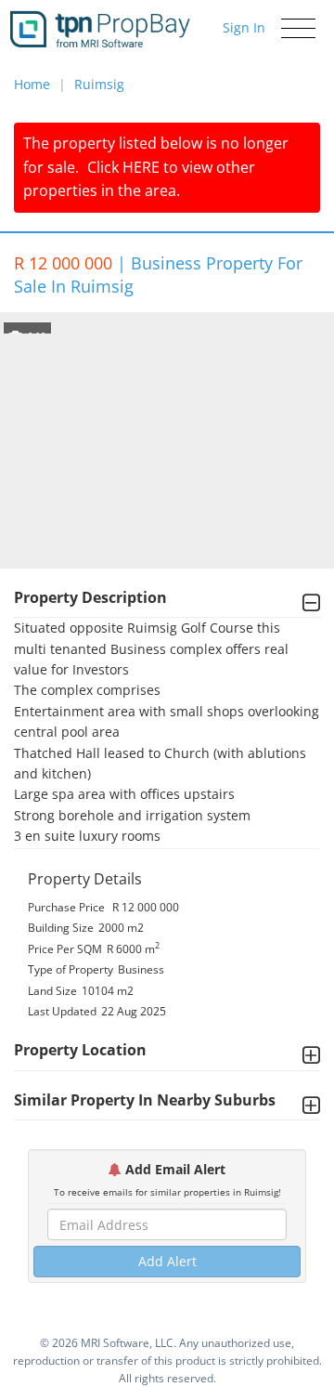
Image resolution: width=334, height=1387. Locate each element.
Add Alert (167, 1261)
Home (32, 84)
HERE (141, 167)
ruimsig (99, 84)
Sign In (244, 27)
